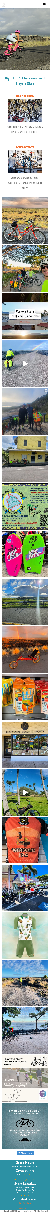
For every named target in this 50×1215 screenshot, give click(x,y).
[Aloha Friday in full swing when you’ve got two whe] (25, 792)
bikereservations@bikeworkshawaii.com (27, 1179)
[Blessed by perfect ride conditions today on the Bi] (25, 411)
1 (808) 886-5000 (27, 1174)
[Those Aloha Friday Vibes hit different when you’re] (25, 602)
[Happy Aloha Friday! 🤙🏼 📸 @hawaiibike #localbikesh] (25, 220)
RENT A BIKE (25, 96)
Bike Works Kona (25, 1203)
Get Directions (25, 1195)
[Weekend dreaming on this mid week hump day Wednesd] (25, 1030)
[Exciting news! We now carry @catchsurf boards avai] (25, 554)
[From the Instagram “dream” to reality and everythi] (25, 1078)
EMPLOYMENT (25, 147)
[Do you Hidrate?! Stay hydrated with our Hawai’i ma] (25, 697)
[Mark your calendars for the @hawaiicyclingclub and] (25, 506)
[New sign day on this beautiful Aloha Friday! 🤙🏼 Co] (25, 745)
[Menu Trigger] (44, 4)
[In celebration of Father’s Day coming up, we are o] (25, 1126)
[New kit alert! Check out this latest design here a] (25, 935)
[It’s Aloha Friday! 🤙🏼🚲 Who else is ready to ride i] (25, 983)
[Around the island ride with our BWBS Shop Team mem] (25, 459)
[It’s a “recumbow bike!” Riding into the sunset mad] (25, 649)
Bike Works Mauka (25, 1208)
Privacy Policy (25, 1213)
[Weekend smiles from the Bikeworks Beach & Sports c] (25, 268)
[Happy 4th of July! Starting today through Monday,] (25, 840)
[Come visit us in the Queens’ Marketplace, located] (25, 316)
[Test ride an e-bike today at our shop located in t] (25, 888)
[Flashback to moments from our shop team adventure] (25, 363)
